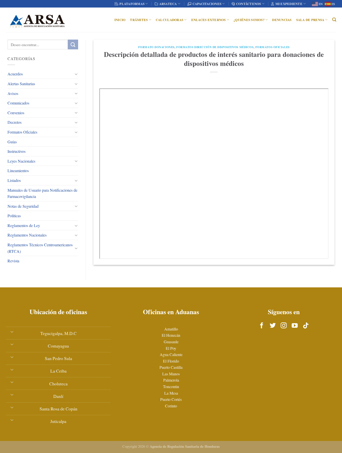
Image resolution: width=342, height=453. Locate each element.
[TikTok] (306, 325)
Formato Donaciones (156, 47)
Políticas (14, 215)
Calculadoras (169, 20)
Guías (12, 141)
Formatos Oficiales (22, 132)
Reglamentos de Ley (24, 225)
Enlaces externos (208, 20)
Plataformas (131, 4)
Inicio (120, 20)
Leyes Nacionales (21, 161)
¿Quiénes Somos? (249, 20)
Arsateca (168, 4)
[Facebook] (262, 325)
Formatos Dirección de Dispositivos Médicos (215, 47)
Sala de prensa (310, 20)
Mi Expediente (288, 4)
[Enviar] (73, 44)
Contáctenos (248, 4)
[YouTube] (295, 325)
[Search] (334, 20)
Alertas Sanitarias (21, 83)
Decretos (15, 122)
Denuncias (281, 20)
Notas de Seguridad (23, 206)
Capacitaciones (207, 4)
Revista (13, 260)
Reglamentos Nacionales (27, 235)
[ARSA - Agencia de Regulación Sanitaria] (37, 20)
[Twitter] (273, 325)
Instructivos (17, 151)
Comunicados (18, 102)
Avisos (13, 93)
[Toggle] (76, 74)
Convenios (16, 112)
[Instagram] (284, 325)
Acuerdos (15, 73)
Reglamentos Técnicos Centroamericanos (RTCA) (40, 248)
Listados (14, 180)
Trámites (139, 20)
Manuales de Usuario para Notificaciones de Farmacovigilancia (42, 193)
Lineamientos (18, 170)
